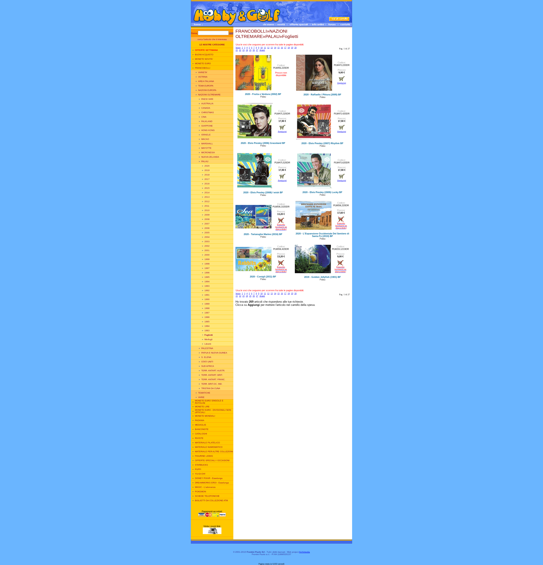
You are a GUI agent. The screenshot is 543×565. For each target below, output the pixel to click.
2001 (207, 250)
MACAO (205, 139)
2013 (207, 197)
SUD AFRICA (207, 366)
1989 (207, 304)
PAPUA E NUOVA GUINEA (214, 353)
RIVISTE (199, 438)
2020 (207, 166)
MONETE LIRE (202, 406)
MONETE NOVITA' (204, 59)
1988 (207, 308)
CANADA (205, 108)
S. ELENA (206, 357)
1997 (207, 268)
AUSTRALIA (207, 103)
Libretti (207, 344)
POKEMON (200, 491)
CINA (203, 117)
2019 (207, 170)
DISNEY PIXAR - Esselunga (209, 478)
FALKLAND (206, 121)
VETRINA (202, 77)
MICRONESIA (208, 152)
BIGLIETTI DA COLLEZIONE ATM (211, 500)
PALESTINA (207, 348)
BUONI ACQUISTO (204, 54)
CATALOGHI (201, 434)
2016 (207, 183)
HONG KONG (208, 130)
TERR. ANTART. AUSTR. (213, 370)
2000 (207, 255)
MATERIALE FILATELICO (207, 442)
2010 (207, 210)
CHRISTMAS (207, 112)
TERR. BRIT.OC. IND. (211, 384)
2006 (207, 228)
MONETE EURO (203, 63)
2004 (207, 237)
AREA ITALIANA (206, 81)
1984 (207, 326)
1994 (207, 281)
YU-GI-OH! (200, 474)
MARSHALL (207, 143)
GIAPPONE (207, 126)
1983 (207, 330)
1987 (207, 313)
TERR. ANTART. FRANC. (213, 379)
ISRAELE (206, 135)
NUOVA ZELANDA (210, 157)
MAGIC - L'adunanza (205, 487)
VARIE (201, 397)
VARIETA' (202, 72)
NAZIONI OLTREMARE (209, 94)
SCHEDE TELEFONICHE (207, 496)
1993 (207, 286)
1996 (207, 272)
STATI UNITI (207, 361)
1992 (207, 290)
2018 (207, 175)
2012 (207, 201)
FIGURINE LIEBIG (204, 456)
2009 (207, 215)
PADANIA (199, 420)
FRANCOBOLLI (202, 68)
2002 (207, 246)
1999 (207, 259)
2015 (207, 188)
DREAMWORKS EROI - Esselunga (212, 483)
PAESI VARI (207, 99)
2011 (206, 206)
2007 (207, 224)
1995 (207, 277)
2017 (207, 179)
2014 (207, 192)
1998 (207, 264)
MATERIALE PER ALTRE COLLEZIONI (214, 451)
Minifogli (208, 339)
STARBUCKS (201, 465)
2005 (207, 232)
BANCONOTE (202, 429)
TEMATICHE (204, 393)
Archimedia (304, 552)
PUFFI (198, 469)
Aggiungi (341, 83)
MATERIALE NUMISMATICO (209, 447)
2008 (207, 219)
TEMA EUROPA (205, 86)
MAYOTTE (206, 148)
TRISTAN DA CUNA (210, 388)
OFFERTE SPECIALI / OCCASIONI (212, 460)
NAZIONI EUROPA (207, 90)
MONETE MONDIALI (205, 416)
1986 (207, 317)
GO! (231, 33)
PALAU (204, 161)
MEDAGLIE (200, 425)
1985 (207, 321)
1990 (207, 299)
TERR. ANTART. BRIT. (212, 375)
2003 (207, 241)
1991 (207, 295)
